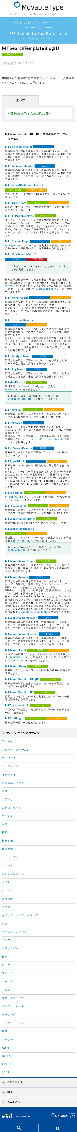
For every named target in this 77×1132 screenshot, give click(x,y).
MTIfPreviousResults (19, 320)
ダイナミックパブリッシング (20, 915)
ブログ (6, 990)
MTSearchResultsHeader (21, 634)
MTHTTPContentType (19, 216)
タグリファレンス (50, 23)
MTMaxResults (15, 382)
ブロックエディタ (13, 998)
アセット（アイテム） (16, 750)
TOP (16, 23)
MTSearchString (15, 666)
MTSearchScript (15, 650)
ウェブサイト (10, 758)
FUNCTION (12, 54)
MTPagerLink (14, 493)
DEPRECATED (36, 259)
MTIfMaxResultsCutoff (20, 254)
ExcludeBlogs (42, 612)
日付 (5, 957)
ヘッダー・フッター (14, 1023)
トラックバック (11, 948)
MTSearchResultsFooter (21, 618)
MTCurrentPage (15, 203)
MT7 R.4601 (36, 190)
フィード (7, 973)
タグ (5, 923)
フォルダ (7, 981)
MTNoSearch (13, 423)
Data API (8, 1056)
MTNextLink (13, 410)
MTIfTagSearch (15, 369)
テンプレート (10, 940)
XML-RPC (8, 1064)
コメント (7, 865)
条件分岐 (7, 899)
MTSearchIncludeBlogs (20, 519)
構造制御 (7, 841)
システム (7, 890)
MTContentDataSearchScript (24, 185)
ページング (9, 1015)
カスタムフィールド (14, 783)
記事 (5, 824)
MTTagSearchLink (17, 705)
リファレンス (30, 23)
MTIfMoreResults (16, 298)
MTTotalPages (14, 718)
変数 (5, 1031)
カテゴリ (7, 799)
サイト (6, 882)
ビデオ (6, 965)
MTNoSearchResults (51, 439)
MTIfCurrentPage (17, 241)
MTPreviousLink (16, 506)
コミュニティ (10, 857)
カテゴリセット (11, 808)
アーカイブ (9, 741)
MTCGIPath (17, 657)
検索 (5, 832)
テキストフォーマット (16, 932)
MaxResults (12, 285)
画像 (5, 791)
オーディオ (9, 774)
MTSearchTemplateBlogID (22, 679)
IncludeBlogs (24, 612)
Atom (5, 1048)
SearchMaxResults (22, 541)
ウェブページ (10, 766)
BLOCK (43, 147)
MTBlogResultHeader (19, 166)
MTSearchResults (42, 289)
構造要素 (7, 849)
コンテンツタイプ (13, 874)
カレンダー (9, 816)
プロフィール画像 (13, 1006)
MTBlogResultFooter (18, 147)
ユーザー (7, 1039)
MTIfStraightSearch (18, 356)
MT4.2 (59, 203)
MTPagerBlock (14, 245)
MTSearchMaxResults (21, 399)
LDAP (5, 1072)
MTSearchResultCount (20, 561)
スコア (6, 907)
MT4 (58, 650)
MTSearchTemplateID (19, 692)
